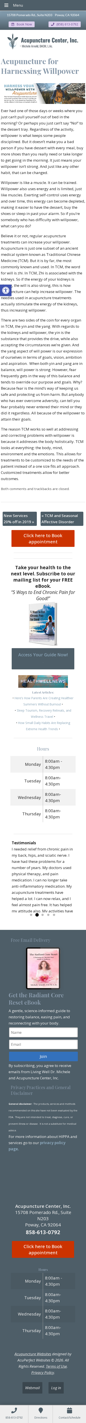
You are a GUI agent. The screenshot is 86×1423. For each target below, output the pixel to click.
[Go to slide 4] (48, 915)
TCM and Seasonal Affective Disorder (59, 518)
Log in (56, 1387)
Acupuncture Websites (33, 1353)
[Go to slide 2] (37, 915)
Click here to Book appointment (43, 538)
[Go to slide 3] (42, 915)
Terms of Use (56, 1366)
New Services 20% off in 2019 (19, 518)
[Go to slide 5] (54, 915)
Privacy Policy (42, 1372)
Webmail (32, 1387)
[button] (5, 290)
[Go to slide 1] (31, 915)
